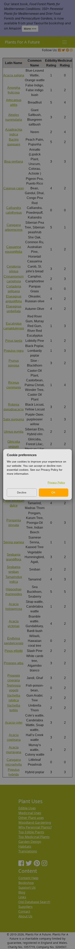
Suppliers (25, 907)
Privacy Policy (56, 482)
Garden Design (29, 841)
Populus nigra (14, 350)
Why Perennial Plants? (35, 827)
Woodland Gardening (34, 822)
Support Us (27, 887)
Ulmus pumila (13, 431)
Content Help (28, 878)
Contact (24, 911)
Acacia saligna (13, 75)
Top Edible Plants (31, 832)
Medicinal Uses (29, 813)
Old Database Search (34, 902)
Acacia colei (13, 722)
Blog (21, 892)
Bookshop (26, 883)
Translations (27, 851)
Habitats (24, 846)
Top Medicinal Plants (34, 837)
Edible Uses (27, 808)
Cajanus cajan (13, 188)
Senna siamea (13, 542)
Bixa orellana (13, 161)
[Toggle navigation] (64, 42)
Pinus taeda (13, 340)
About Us (25, 916)
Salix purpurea (13, 419)
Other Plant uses (31, 818)
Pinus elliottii (14, 650)
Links (22, 897)
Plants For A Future (22, 42)
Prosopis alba (13, 663)
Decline (21, 492)
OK (53, 492)
